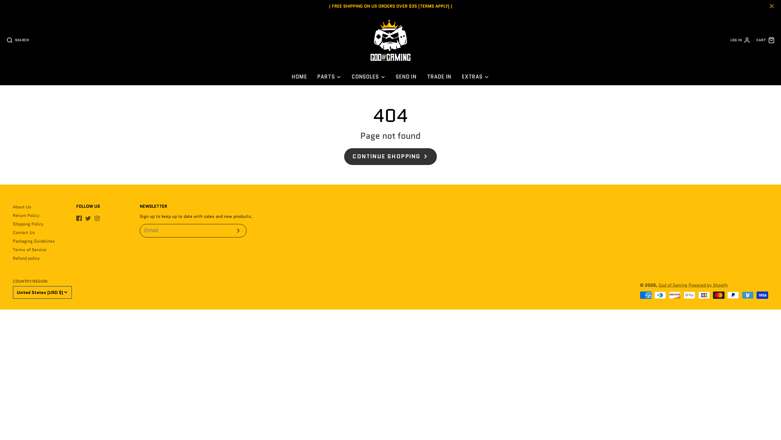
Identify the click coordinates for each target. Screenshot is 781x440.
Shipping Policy (28, 224)
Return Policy (26, 215)
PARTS (326, 76)
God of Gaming (673, 285)
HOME (299, 76)
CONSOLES (365, 76)
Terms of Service (29, 250)
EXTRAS (472, 76)
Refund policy (26, 258)
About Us (22, 207)
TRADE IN (439, 76)
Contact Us (24, 232)
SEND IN (406, 76)
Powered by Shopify (708, 285)
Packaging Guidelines (34, 241)
